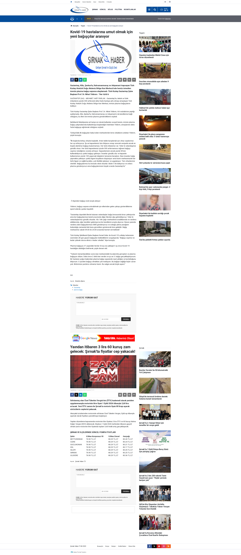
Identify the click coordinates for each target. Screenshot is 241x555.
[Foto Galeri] (170, 2)
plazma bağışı (78, 290)
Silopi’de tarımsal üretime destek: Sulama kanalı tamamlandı (114, 19)
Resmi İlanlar (130, 9)
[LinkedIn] (80, 80)
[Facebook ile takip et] (149, 546)
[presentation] (77, 19)
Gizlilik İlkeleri (122, 546)
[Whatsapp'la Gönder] (85, 80)
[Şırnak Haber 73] (79, 9)
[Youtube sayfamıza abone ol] (159, 546)
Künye (107, 546)
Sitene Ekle (101, 2)
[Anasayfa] (71, 2)
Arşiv (94, 2)
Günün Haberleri (86, 2)
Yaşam (83, 26)
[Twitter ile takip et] (154, 546)
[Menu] (149, 9)
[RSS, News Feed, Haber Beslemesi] (168, 546)
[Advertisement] (103, 184)
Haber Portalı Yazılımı (79, 552)
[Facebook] (72, 80)
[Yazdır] (120, 80)
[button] (125, 80)
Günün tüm (164, 19)
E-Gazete (109, 2)
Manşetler (77, 2)
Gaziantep (77, 287)
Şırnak (95, 9)
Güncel (103, 9)
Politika (118, 9)
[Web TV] (165, 2)
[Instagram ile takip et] (163, 546)
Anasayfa (75, 26)
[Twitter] (76, 80)
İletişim (113, 546)
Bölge (110, 9)
